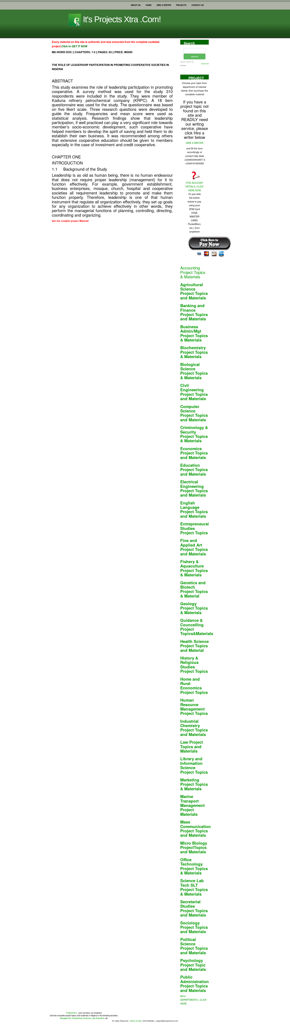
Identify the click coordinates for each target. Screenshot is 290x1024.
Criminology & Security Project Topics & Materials (194, 433)
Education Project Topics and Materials (194, 469)
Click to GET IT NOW (74, 46)
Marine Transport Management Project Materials (192, 805)
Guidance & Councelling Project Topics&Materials (196, 626)
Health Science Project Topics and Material (194, 645)
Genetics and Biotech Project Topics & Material (194, 589)
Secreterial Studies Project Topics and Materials (194, 908)
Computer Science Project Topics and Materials (194, 413)
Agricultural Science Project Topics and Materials (194, 291)
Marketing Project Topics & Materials (194, 784)
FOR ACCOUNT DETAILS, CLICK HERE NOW (194, 186)
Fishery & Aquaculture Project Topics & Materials (194, 568)
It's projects (121, 19)
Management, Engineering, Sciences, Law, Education (82, 1018)
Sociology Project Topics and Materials (194, 927)
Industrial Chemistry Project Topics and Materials (194, 727)
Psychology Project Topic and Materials (193, 964)
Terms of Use (135, 1020)
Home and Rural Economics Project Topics (194, 685)
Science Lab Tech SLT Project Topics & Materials (194, 887)
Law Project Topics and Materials (191, 746)
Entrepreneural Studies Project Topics (194, 528)
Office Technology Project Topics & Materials (194, 866)
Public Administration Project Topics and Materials (194, 983)
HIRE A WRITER (164, 4)
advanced (205, 64)
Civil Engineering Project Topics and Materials (194, 391)
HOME (149, 4)
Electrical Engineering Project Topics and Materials (194, 488)
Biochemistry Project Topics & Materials (194, 352)
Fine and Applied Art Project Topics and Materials (194, 546)
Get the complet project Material (70, 220)
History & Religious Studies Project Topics (194, 664)
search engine (185, 62)
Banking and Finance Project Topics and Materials (194, 312)
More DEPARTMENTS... (193, 999)
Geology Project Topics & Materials (194, 608)
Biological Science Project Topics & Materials (194, 370)
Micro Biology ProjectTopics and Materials (193, 847)
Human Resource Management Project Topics (194, 706)
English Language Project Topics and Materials (194, 509)
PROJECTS (181, 4)
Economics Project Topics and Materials (194, 453)
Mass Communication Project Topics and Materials (195, 828)
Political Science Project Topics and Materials (194, 945)
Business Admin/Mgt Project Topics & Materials (194, 333)
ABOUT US (136, 4)
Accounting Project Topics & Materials (192, 272)
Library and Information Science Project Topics (194, 765)
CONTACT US (197, 4)
